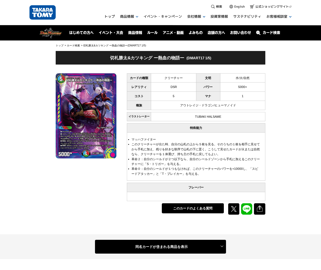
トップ (60, 45)
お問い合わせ (240, 32)
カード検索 (73, 45)
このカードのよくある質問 (192, 208)
